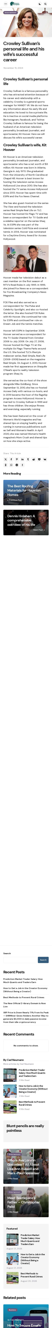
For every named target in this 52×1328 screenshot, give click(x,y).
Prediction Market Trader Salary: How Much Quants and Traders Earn (23, 981)
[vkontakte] (45, 459)
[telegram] (17, 465)
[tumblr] (28, 459)
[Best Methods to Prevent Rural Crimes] (13, 1278)
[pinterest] (17, 459)
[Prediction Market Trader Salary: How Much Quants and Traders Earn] (13, 1240)
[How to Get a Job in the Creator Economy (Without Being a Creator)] (13, 1259)
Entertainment (10, 13)
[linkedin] (22, 459)
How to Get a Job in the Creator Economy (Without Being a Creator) (25, 990)
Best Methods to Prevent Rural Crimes (23, 997)
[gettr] (22, 465)
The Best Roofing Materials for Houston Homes (24, 490)
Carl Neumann (17, 1320)
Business (12, 1310)
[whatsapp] (11, 465)
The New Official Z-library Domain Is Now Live (24, 1005)
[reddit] (33, 459)
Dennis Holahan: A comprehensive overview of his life (21, 520)
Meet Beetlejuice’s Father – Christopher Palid (23, 1202)
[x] (5, 459)
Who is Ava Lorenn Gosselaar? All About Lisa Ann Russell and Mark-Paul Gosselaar (23, 1166)
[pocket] (39, 459)
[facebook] (11, 459)
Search (7, 953)
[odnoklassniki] (5, 465)
